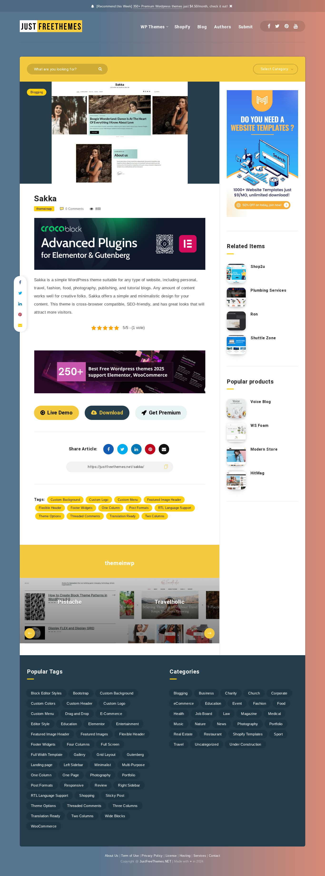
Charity (231, 693)
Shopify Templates (248, 734)
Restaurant (213, 734)
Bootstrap (81, 693)
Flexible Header (50, 508)
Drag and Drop (77, 714)
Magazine (249, 714)
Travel (179, 744)
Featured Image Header (164, 500)
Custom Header (79, 703)
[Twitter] (277, 26)
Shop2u (258, 266)
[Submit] (100, 68)
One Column (111, 508)
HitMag (258, 473)
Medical (274, 714)
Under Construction (245, 744)
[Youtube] (296, 26)
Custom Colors (43, 703)
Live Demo (60, 413)
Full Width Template (47, 755)
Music (179, 724)
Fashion (259, 703)
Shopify (182, 26)
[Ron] (236, 320)
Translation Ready (123, 516)
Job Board (203, 714)
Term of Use (130, 855)
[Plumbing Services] (236, 297)
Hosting (185, 855)
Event (237, 703)
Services (199, 855)
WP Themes (153, 26)
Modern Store (264, 449)
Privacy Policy (152, 855)
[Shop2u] (236, 273)
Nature (200, 724)
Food (281, 703)
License (171, 855)
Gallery (79, 755)
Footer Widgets (82, 508)
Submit (245, 26)
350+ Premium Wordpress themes (157, 6)
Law (226, 714)
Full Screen (110, 744)
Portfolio (128, 775)
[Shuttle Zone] (236, 344)
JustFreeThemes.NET (155, 861)
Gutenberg (135, 755)
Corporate (279, 693)
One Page (71, 775)
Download (111, 413)
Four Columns (78, 744)
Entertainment (127, 724)
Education (69, 724)
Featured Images (94, 734)
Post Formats (139, 508)
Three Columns (125, 806)
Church (254, 693)
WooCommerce (43, 826)
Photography (100, 775)
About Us (111, 855)
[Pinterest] (287, 26)
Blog (202, 26)
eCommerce (184, 703)
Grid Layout (106, 755)
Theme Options (50, 516)
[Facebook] (269, 26)
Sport (278, 734)
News (221, 724)
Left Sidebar (73, 765)
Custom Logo (98, 500)
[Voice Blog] (236, 408)
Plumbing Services (268, 290)
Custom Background (65, 500)
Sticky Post (115, 795)
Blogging (36, 92)
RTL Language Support (174, 508)
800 (97, 209)
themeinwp (119, 563)
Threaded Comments (85, 516)
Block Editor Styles (46, 693)
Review (101, 785)
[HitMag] (236, 479)
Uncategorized (206, 744)
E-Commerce (111, 714)
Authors (222, 26)
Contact (214, 855)
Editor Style (40, 724)
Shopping (86, 795)
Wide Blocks (115, 816)
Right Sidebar (129, 785)
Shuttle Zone (263, 338)
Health (179, 714)
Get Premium (165, 413)
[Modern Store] (236, 456)
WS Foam (259, 425)
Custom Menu (128, 500)
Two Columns (154, 516)
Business (206, 693)
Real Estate (183, 734)
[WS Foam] (236, 432)
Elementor (96, 724)
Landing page (42, 765)
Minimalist (102, 765)
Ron (254, 314)
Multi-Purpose (133, 765)
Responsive (74, 785)
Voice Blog (261, 401)
